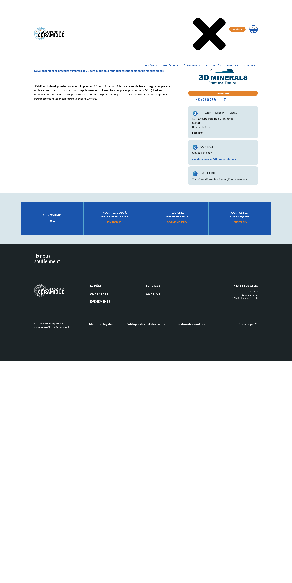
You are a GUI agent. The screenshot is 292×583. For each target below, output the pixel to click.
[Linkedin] (51, 221)
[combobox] (209, 7)
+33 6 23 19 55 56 (206, 99)
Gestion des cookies (191, 324)
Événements (100, 301)
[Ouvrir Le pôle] (156, 65)
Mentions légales (101, 324)
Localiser (197, 132)
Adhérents (99, 293)
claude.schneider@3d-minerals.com (214, 159)
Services (153, 285)
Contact (153, 293)
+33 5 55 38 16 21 (246, 285)
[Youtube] (54, 221)
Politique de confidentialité (146, 324)
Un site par (247, 324)
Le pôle (96, 285)
